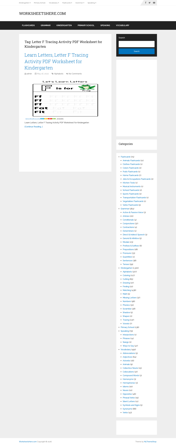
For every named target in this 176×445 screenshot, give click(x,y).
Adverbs (126, 361)
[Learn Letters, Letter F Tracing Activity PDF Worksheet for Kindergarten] (65, 98)
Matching (127, 290)
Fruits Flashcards (130, 171)
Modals (126, 242)
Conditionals (128, 220)
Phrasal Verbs (129, 398)
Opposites (127, 394)
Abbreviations (129, 353)
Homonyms (128, 379)
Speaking (91, 3)
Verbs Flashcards (130, 205)
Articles (126, 216)
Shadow (126, 312)
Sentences (127, 260)
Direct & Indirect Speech (134, 234)
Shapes (126, 316)
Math (125, 294)
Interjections (128, 335)
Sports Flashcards (131, 194)
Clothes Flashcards (131, 164)
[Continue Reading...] (34, 127)
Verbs (125, 412)
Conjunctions (128, 223)
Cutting (126, 279)
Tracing (126, 320)
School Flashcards (131, 190)
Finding (126, 286)
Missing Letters (129, 298)
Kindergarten (24, 3)
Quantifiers (127, 257)
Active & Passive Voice (133, 212)
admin (29, 74)
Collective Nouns (130, 368)
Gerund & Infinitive (131, 238)
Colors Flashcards (131, 168)
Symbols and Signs (131, 405)
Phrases (126, 338)
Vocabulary (53, 3)
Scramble (127, 309)
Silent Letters (129, 401)
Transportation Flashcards (134, 197)
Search (122, 38)
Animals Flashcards (131, 160)
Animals (126, 364)
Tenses (126, 264)
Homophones (129, 383)
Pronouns (127, 253)
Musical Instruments (132, 186)
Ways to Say (128, 346)
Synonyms (127, 409)
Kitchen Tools (129, 183)
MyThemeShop (150, 442)
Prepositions (128, 249)
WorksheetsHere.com (42, 13)
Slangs (126, 342)
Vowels (126, 323)
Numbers (127, 301)
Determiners (128, 231)
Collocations (128, 372)
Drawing (126, 283)
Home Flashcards (131, 175)
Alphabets (58, 74)
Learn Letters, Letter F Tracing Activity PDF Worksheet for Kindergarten (56, 61)
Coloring (126, 275)
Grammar (79, 3)
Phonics (126, 305)
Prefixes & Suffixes (131, 246)
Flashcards (66, 3)
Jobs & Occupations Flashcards (137, 179)
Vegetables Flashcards (133, 201)
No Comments (75, 74)
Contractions (128, 227)
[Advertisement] (65, 148)
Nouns (125, 390)
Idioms (126, 386)
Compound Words (131, 375)
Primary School (39, 3)
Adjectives (127, 357)
